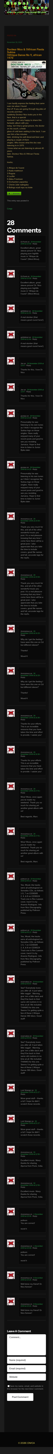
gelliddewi (25, 311)
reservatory (25, 982)
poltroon (24, 879)
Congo (9, 209)
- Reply (34, 244)
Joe (22, 364)
